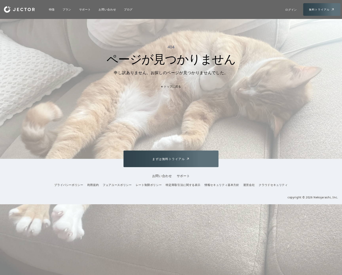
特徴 (52, 9)
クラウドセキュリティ (273, 185)
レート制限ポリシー (149, 185)
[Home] (19, 9)
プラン (67, 9)
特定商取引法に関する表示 (183, 185)
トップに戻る (171, 86)
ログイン (291, 9)
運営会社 (249, 185)
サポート (85, 9)
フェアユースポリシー (117, 185)
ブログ (128, 9)
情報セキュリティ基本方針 (221, 185)
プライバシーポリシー (68, 185)
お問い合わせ (107, 9)
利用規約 (93, 185)
